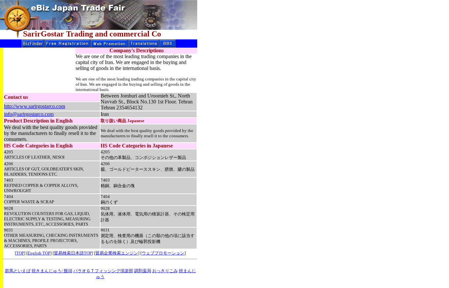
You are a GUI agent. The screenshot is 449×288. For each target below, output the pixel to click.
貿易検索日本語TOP (73, 253)
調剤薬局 (142, 270)
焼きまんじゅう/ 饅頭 (52, 270)
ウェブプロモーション (163, 253)
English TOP (39, 253)
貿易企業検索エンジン (116, 253)
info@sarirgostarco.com (29, 114)
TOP (20, 253)
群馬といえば (18, 270)
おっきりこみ (165, 270)
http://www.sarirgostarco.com (34, 106)
